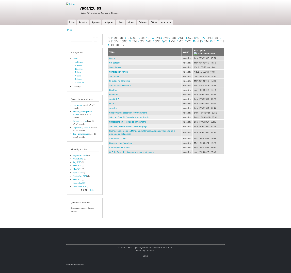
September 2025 (80, 155)
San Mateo (77, 105)
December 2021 (79, 183)
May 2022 (77, 179)
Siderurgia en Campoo (119, 147)
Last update (199, 50)
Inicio (71, 22)
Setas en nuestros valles (120, 142)
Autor (186, 52)
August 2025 (78, 158)
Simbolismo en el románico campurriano (127, 121)
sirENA (112, 103)
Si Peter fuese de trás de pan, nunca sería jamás (131, 152)
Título (112, 52)
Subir (145, 255)
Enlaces (143, 22)
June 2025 (77, 165)
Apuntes (96, 22)
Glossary (76, 86)
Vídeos (131, 22)
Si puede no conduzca (119, 80)
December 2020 (79, 186)
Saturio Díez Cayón (118, 138)
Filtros (154, 22)
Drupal (81, 264)
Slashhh (113, 89)
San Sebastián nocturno (120, 85)
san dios (113, 108)
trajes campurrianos (81, 127)
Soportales (114, 76)
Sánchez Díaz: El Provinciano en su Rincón (129, 117)
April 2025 (77, 172)
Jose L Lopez (132, 247)
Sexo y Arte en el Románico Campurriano (128, 112)
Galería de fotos (80, 121)
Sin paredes (114, 62)
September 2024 (80, 176)
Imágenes (109, 22)
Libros (121, 22)
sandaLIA (113, 94)
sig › (92, 189)
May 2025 (77, 169)
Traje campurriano (81, 133)
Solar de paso (115, 67)
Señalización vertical (118, 71)
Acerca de (166, 22)
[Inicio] (71, 4)
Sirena (112, 58)
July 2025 (77, 162)
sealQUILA (114, 99)
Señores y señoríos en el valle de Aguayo (128, 126)
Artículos (83, 22)
